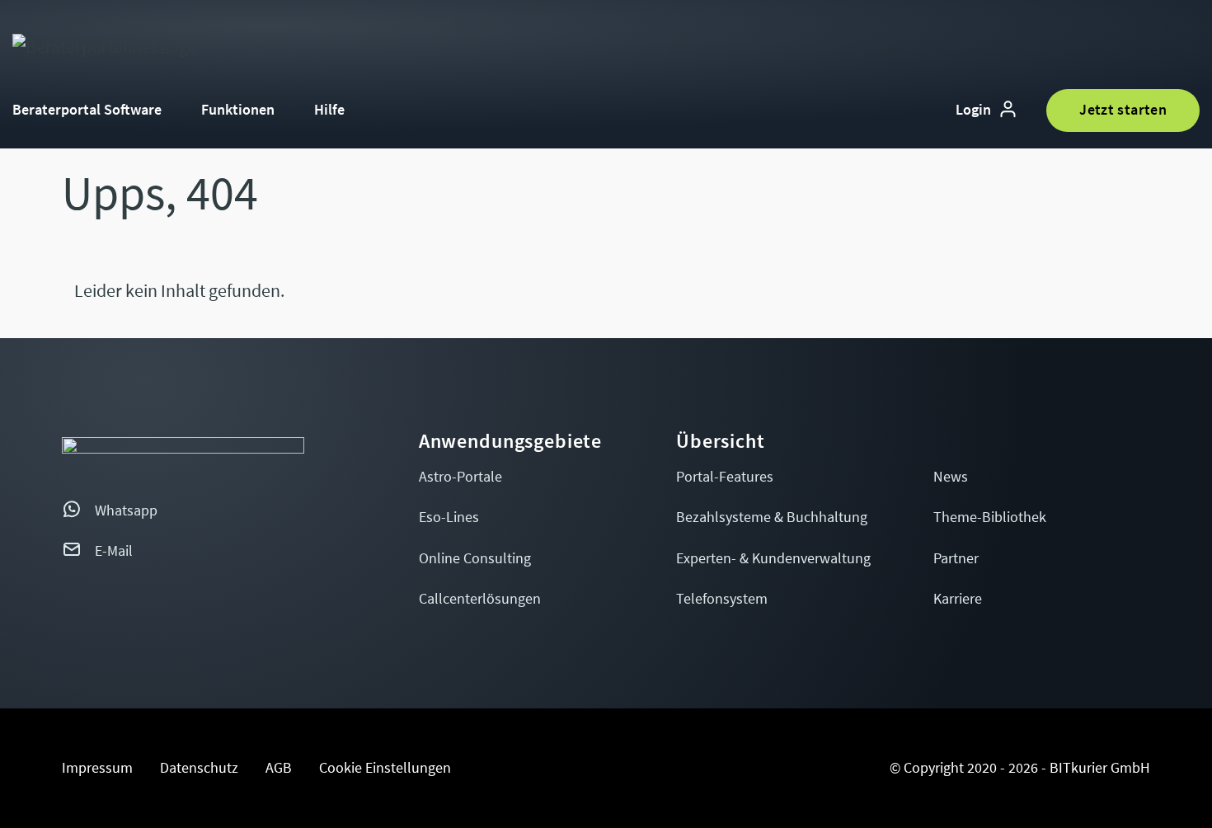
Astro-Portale (460, 477)
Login (973, 110)
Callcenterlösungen (480, 599)
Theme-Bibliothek (989, 517)
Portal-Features (724, 477)
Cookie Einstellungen (385, 768)
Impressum (97, 768)
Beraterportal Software (87, 110)
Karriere (957, 599)
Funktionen (238, 110)
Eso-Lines (449, 517)
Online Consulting (475, 558)
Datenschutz (199, 768)
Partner (956, 558)
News (950, 477)
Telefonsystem (722, 599)
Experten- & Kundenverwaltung (773, 558)
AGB (278, 768)
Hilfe (329, 110)
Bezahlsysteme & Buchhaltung (771, 517)
